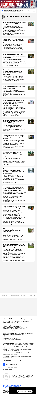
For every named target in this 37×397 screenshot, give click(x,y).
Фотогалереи (14, 295)
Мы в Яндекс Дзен (24, 391)
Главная (4, 295)
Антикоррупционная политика (12, 385)
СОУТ (30, 295)
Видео (23, 295)
